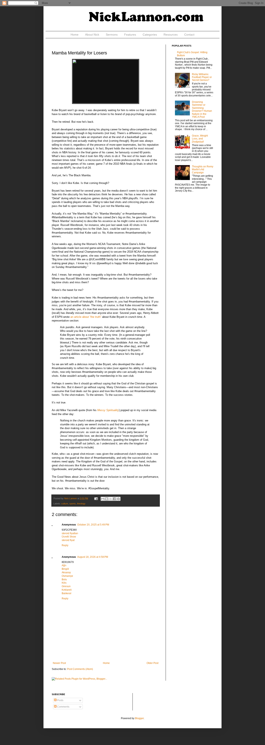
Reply (65, 545)
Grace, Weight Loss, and (200, 138)
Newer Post (59, 663)
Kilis (64, 582)
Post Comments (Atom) (80, 669)
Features (130, 34)
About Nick (92, 34)
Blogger (139, 718)
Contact (189, 34)
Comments (63, 706)
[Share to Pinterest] (118, 499)
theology (81, 503)
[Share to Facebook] (114, 499)
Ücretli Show (69, 536)
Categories (150, 34)
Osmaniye (67, 576)
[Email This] (103, 499)
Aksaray (66, 572)
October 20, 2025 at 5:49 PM (93, 524)
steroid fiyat (68, 540)
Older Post (152, 663)
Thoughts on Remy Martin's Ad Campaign (202, 169)
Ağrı (64, 565)
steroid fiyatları (70, 533)
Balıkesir (66, 593)
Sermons (112, 34)
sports (72, 503)
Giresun (66, 586)
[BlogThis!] (107, 499)
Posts (60, 700)
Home (74, 34)
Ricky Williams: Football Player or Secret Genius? (202, 77)
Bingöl (65, 568)
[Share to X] (110, 499)
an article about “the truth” (85, 316)
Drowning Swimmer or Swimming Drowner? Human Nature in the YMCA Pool (202, 109)
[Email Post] (96, 498)
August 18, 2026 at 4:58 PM (92, 556)
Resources (171, 34)
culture (64, 503)
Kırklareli (67, 589)
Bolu (64, 579)
